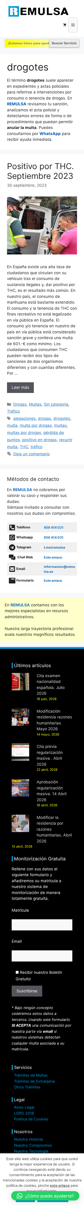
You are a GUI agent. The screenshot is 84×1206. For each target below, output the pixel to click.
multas (60, 425)
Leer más (20, 387)
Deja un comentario (31, 454)
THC (24, 446)
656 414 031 (53, 527)
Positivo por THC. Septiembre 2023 (40, 171)
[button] (45, 1195)
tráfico (36, 446)
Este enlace (53, 557)
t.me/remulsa (54, 547)
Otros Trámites (27, 1087)
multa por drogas (36, 425)
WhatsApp (50, 133)
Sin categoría (56, 404)
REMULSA (16, 104)
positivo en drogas (39, 439)
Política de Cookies (31, 1119)
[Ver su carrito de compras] (65, 25)
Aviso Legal (24, 1107)
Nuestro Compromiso (33, 1145)
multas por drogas (24, 432)
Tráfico (13, 411)
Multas (35, 404)
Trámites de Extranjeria (34, 1081)
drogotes (61, 418)
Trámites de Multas (31, 1075)
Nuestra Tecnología (31, 1151)
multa (12, 425)
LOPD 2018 (24, 1113)
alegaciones (24, 418)
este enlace (60, 1185)
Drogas (20, 404)
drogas (44, 418)
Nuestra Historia (28, 1139)
